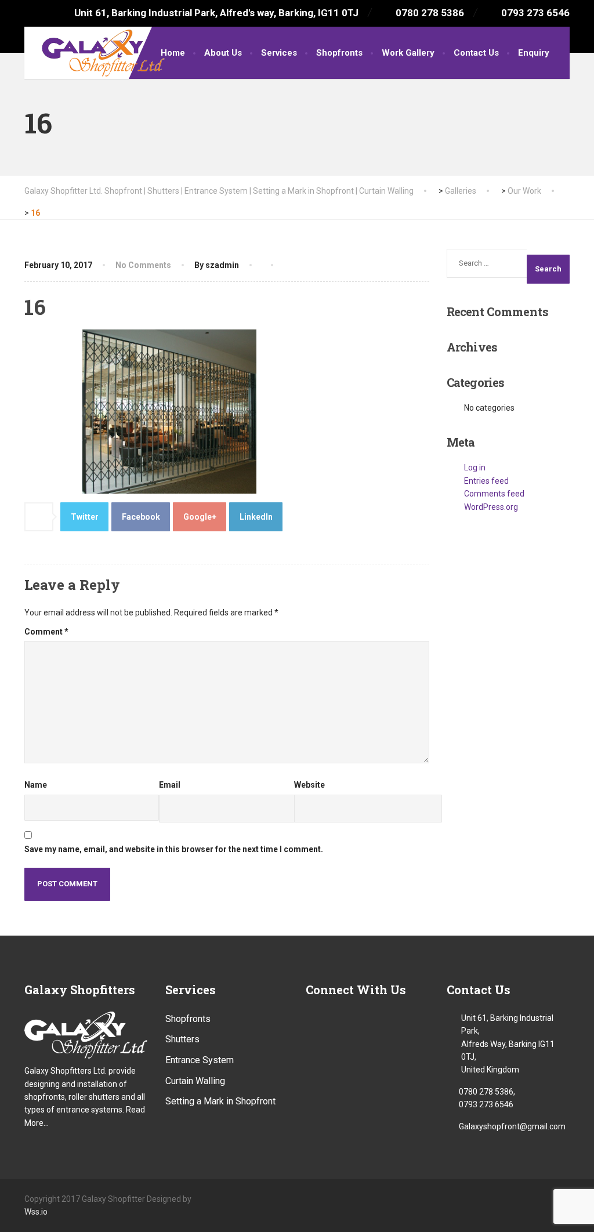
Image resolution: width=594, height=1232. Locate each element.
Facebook (141, 516)
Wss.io (36, 1211)
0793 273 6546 (486, 1104)
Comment (46, 631)
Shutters (182, 1039)
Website (309, 784)
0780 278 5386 (486, 1091)
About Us (223, 53)
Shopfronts (339, 53)
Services (279, 53)
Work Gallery (408, 53)
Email (169, 784)
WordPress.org (491, 507)
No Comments (143, 265)
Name (35, 784)
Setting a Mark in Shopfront (220, 1101)
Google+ (199, 516)
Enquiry (533, 53)
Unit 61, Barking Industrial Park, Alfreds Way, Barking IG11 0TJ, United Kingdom (508, 1044)
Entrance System (199, 1060)
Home (173, 53)
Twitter (85, 516)
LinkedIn (256, 516)
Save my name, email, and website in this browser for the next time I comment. (173, 849)
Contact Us (476, 53)
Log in (475, 467)
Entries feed (486, 480)
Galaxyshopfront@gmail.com (512, 1126)
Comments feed (494, 493)
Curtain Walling (195, 1080)
